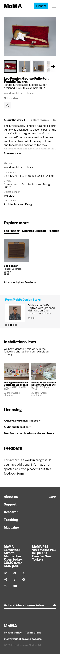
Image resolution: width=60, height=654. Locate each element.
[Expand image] (30, 36)
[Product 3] (11, 325)
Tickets (41, 6)
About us (11, 496)
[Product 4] (13, 325)
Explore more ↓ (39, 120)
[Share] (7, 105)
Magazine (11, 527)
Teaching (11, 520)
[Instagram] (7, 573)
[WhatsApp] (7, 586)
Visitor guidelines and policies (23, 639)
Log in (52, 497)
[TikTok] (16, 579)
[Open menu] (54, 6)
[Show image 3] (38, 66)
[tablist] (30, 66)
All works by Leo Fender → (20, 282)
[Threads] (7, 579)
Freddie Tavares (16, 81)
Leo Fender (12, 78)
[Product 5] (16, 325)
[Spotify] (25, 579)
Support (10, 504)
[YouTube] (16, 586)
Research (11, 512)
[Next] (53, 66)
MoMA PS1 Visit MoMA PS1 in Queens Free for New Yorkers (44, 553)
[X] (25, 573)
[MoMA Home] (13, 6)
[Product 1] (6, 325)
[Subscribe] (54, 605)
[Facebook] (16, 573)
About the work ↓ (15, 120)
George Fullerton (35, 78)
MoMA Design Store (26, 299)
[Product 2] (8, 325)
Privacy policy (12, 632)
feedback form (14, 473)
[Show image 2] (24, 66)
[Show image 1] (10, 66)
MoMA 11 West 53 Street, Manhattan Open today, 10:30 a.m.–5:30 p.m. (13, 556)
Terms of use (33, 632)
